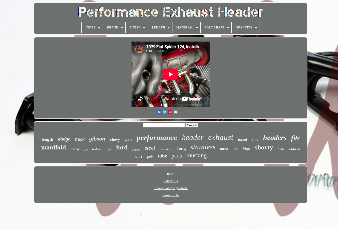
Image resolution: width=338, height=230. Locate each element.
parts (177, 156)
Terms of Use (170, 195)
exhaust (220, 137)
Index (170, 174)
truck (139, 157)
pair (150, 157)
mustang (196, 155)
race (235, 149)
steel (150, 148)
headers (274, 137)
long (181, 148)
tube (162, 156)
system (128, 140)
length (47, 139)
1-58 (85, 150)
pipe (109, 149)
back (80, 139)
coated (294, 148)
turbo (224, 149)
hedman (97, 149)
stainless (202, 147)
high (246, 148)
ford (122, 147)
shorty (264, 147)
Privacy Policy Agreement (171, 188)
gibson (97, 138)
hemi (281, 149)
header (192, 137)
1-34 (255, 140)
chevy (115, 139)
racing (75, 149)
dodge (64, 139)
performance (157, 137)
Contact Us (170, 181)
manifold (53, 147)
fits (295, 138)
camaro (136, 149)
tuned (242, 139)
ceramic (166, 149)
